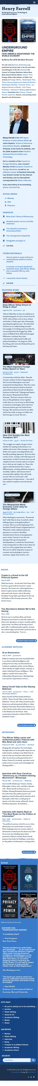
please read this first (11, 187)
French (4, 95)
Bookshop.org (24, 65)
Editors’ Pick (27, 75)
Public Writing (10, 1012)
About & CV (9, 1014)
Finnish (29, 92)
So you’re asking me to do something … (21, 1006)
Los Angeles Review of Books (18, 86)
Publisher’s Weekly (18, 90)
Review (7, 1033)
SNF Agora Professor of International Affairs (16, 139)
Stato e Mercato (24, 180)
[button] (34, 2)
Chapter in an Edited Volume (16, 1044)
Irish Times (26, 87)
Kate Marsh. (32, 1072)
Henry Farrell (16, 8)
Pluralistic (5, 90)
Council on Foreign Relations (16, 162)
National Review (29, 82)
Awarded (23, 70)
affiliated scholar (10, 172)
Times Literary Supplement (12, 82)
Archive (8, 1009)
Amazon (15, 65)
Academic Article (12, 1050)
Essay (7, 1042)
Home (7, 1023)
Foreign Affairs (15, 80)
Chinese (22, 92)
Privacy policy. (16, 1072)
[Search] (33, 1060)
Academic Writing (12, 1017)
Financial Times (24, 85)
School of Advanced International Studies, (17, 144)
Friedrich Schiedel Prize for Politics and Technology (17, 154)
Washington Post (28, 80)
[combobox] (17, 1060)
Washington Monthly (9, 85)
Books (7, 1020)
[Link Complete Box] (19, 321)
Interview (8, 1039)
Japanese (11, 95)
